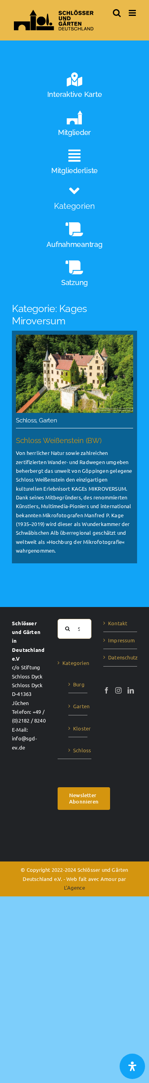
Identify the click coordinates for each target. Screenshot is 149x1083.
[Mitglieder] (74, 125)
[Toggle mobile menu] (133, 13)
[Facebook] (106, 690)
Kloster (78, 728)
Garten (78, 706)
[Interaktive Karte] (74, 87)
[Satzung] (74, 275)
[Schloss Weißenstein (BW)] (74, 447)
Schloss (78, 750)
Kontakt (117, 623)
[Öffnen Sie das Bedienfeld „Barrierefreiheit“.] (132, 1066)
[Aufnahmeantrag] (74, 237)
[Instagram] (118, 690)
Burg (78, 684)
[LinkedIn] (131, 690)
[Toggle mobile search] (117, 13)
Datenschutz (120, 657)
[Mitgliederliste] (74, 163)
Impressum (120, 640)
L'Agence (74, 887)
